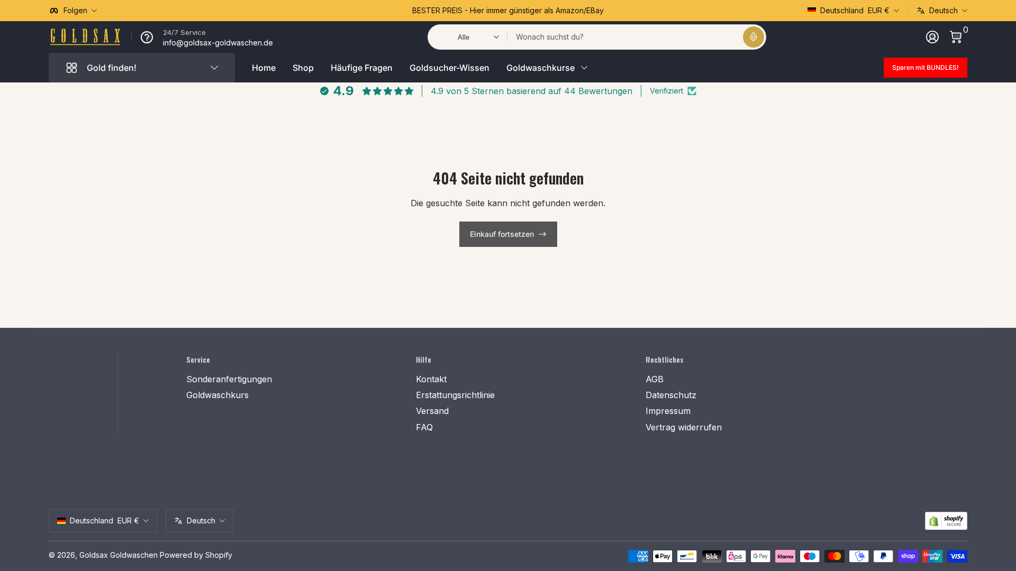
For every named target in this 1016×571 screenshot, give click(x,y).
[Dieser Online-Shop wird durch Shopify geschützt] (946, 521)
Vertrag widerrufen (684, 427)
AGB (655, 379)
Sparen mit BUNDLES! (925, 67)
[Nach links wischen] (347, 10)
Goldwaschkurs (217, 395)
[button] (753, 37)
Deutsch (943, 10)
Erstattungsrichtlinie (455, 395)
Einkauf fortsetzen (502, 233)
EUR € (855, 10)
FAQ (424, 427)
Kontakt (431, 379)
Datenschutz (671, 395)
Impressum (668, 411)
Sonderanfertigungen (229, 379)
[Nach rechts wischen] (668, 10)
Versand (432, 411)
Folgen (75, 10)
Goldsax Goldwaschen (118, 554)
